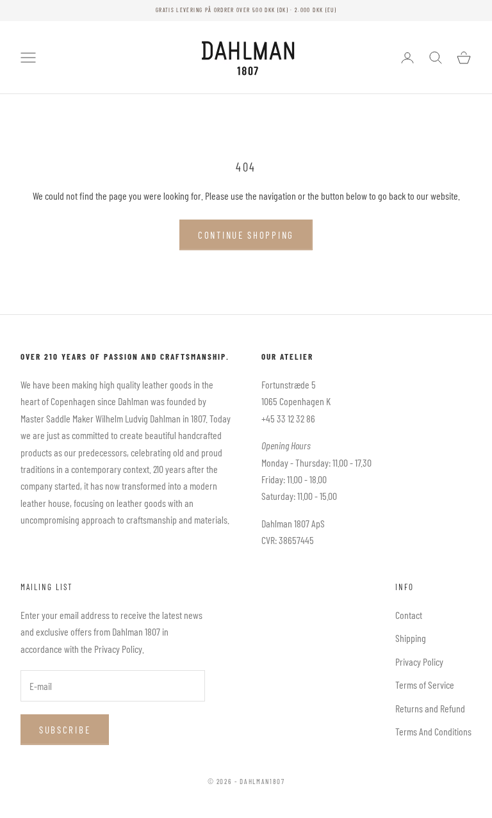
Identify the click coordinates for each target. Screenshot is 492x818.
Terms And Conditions (433, 731)
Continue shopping (246, 235)
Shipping (410, 638)
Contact (408, 615)
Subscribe (64, 729)
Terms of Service (424, 684)
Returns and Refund (430, 708)
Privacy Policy (419, 661)
